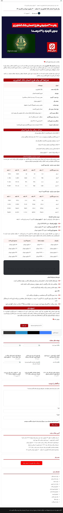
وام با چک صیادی (54, 479)
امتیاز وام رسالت (54, 486)
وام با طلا (56, 499)
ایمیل (57, 414)
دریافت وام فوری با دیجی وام (31, 463)
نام (58, 408)
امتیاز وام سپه (55, 494)
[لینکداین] (21, 332)
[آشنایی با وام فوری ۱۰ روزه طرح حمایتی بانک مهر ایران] (50, 349)
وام (55, 5)
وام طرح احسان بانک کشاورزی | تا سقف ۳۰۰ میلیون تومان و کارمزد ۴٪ (42, 449)
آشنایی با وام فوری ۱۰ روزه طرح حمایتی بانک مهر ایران (46, 440)
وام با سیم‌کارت (55, 501)
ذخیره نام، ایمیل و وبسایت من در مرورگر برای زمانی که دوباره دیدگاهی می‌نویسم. (41, 421)
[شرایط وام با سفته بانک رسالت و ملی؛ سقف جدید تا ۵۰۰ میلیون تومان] (12, 349)
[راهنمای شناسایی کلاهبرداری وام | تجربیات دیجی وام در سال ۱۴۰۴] (31, 366)
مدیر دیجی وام (34, 13)
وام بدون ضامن (55, 496)
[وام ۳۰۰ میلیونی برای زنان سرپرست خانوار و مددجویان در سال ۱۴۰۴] (12, 366)
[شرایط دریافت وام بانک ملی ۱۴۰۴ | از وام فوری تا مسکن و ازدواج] (50, 366)
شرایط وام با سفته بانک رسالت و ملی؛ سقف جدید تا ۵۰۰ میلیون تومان (42, 442)
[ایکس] (34, 332)
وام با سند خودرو (54, 484)
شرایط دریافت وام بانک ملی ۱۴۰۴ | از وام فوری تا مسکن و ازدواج (43, 445)
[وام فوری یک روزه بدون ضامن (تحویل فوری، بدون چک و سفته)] (31, 349)
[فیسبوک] (45, 332)
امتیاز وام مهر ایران (54, 489)
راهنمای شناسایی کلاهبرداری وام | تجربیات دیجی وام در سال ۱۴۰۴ (44, 447)
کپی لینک (24, 325)
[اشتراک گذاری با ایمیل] (9, 332)
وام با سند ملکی (54, 476)
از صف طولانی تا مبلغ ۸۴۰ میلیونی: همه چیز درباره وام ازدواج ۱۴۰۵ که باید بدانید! (40, 437)
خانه (58, 5)
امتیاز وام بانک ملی (54, 491)
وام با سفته (55, 481)
